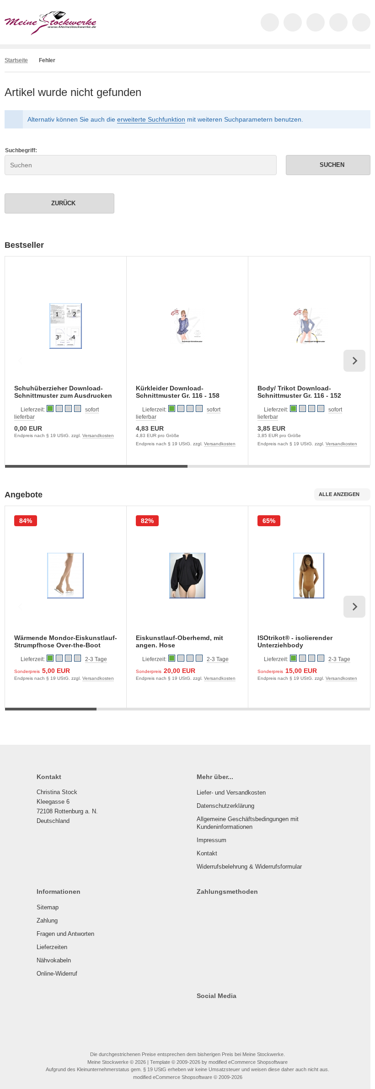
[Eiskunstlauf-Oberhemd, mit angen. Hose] (187, 575)
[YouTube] (240, 1014)
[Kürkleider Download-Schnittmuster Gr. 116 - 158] (187, 326)
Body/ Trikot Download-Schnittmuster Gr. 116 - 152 (299, 391)
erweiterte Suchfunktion (151, 119)
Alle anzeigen (339, 494)
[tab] (96, 472)
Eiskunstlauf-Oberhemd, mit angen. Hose (179, 641)
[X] (214, 1014)
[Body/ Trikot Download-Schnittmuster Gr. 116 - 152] (308, 326)
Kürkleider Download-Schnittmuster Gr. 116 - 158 (178, 391)
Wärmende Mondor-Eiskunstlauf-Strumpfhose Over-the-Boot (65, 641)
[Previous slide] (21, 361)
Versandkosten (98, 435)
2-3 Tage (96, 659)
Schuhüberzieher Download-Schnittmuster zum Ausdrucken (63, 391)
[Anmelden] (315, 22)
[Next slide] (354, 361)
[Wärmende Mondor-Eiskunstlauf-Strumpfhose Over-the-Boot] (65, 575)
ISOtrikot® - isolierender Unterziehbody (294, 641)
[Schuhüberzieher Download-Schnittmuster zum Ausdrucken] (65, 326)
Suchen (328, 164)
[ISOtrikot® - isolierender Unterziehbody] (308, 575)
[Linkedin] (267, 1014)
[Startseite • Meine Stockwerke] (50, 33)
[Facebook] (201, 1014)
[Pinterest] (254, 1014)
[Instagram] (227, 1014)
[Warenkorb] (338, 22)
